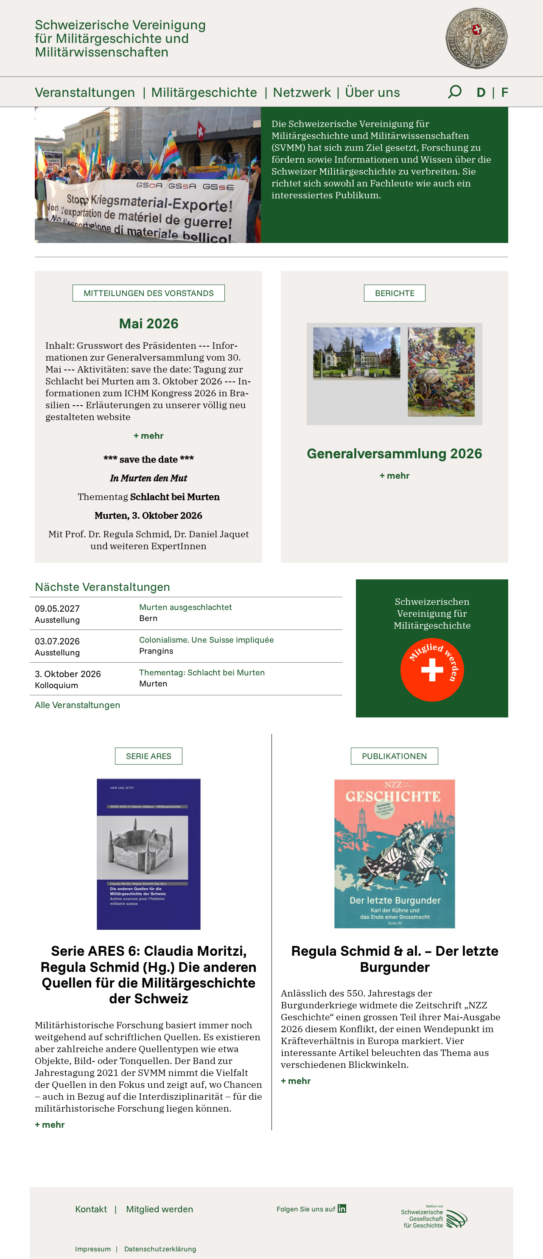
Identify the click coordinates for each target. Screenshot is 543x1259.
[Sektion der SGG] (432, 1216)
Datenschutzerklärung (160, 1248)
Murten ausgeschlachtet (185, 606)
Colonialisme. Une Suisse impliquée (206, 639)
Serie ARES (148, 756)
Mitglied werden (159, 1209)
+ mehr (149, 435)
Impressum (93, 1248)
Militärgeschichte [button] (204, 91)
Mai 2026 (149, 323)
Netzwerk (302, 91)
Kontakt (91, 1209)
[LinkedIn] (342, 1209)
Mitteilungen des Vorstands (149, 293)
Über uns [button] (372, 91)
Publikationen (394, 756)
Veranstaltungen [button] (85, 91)
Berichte (394, 293)
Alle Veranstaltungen (77, 705)
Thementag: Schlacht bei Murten (202, 672)
